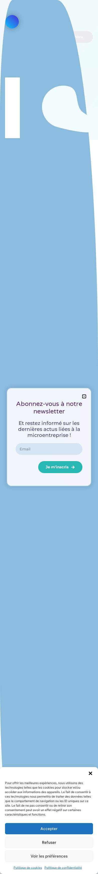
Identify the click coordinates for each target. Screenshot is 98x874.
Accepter (49, 828)
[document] (49, 437)
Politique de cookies (28, 868)
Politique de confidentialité (63, 868)
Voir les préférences (49, 856)
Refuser (49, 842)
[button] (90, 773)
